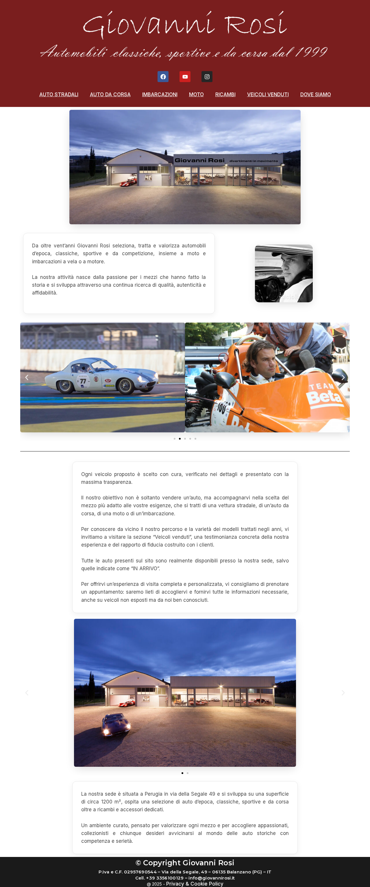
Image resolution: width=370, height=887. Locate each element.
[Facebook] (163, 76)
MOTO (196, 94)
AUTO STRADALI (58, 94)
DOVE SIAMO (315, 94)
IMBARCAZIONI (159, 94)
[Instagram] (206, 76)
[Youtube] (185, 76)
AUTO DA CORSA (110, 94)
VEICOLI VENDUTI (268, 94)
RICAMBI (225, 94)
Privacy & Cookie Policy (194, 884)
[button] (26, 377)
